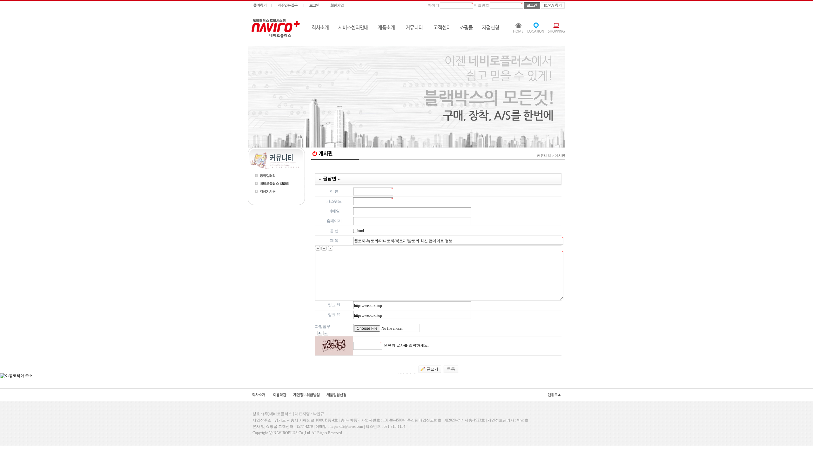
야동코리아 (438, 166)
